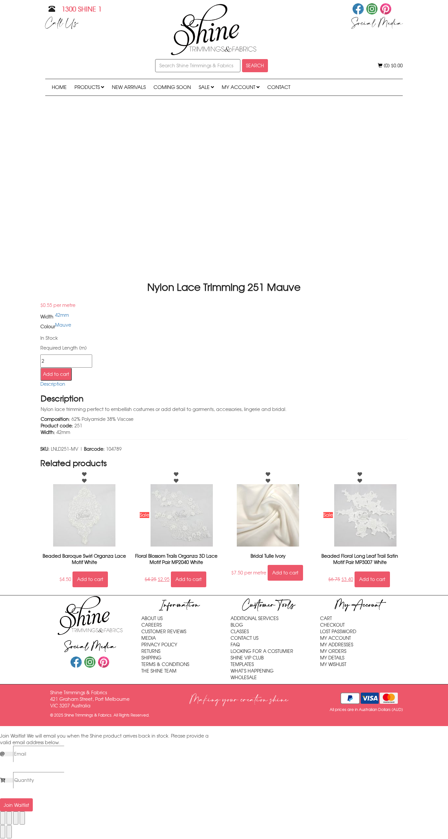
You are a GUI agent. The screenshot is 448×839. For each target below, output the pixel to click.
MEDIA (148, 638)
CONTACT (278, 87)
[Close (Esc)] (22, 818)
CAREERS (151, 625)
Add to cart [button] (90, 579)
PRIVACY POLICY (159, 645)
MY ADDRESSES (336, 645)
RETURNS (150, 651)
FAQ (235, 645)
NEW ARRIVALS (129, 87)
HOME (59, 87)
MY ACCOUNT (239, 87)
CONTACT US (244, 638)
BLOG (237, 625)
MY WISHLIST (333, 664)
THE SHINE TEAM (158, 671)
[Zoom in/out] (2, 818)
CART (326, 618)
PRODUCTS (87, 87)
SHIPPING (151, 658)
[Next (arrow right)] (9, 831)
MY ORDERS (333, 651)
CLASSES (240, 632)
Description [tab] (52, 384)
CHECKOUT (332, 625)
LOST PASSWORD (338, 632)
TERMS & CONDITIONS (165, 664)
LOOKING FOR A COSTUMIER (262, 651)
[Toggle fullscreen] (9, 818)
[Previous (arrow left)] (2, 831)
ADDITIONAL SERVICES (254, 618)
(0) (392, 66)
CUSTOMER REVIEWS (163, 632)
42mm (62, 315)
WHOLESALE (244, 677)
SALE (205, 87)
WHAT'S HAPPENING (252, 671)
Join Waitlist (16, 805)
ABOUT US (152, 618)
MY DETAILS (332, 658)
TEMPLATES (242, 664)
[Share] (15, 818)
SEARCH (255, 66)
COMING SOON (172, 87)
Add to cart (56, 374)
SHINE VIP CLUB (247, 658)
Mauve (63, 325)
